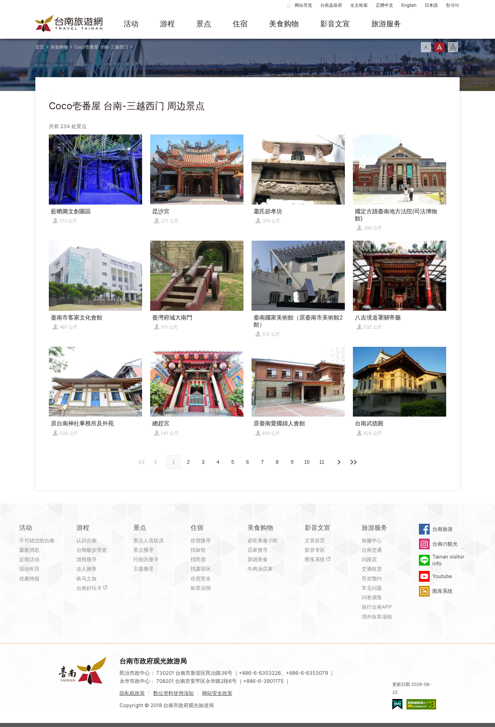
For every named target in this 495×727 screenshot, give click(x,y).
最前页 (141, 462)
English (409, 5)
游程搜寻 (86, 559)
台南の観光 (445, 544)
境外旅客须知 (377, 616)
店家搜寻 (258, 550)
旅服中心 (372, 540)
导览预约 (372, 578)
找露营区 (201, 569)
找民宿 (198, 559)
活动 (131, 23)
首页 (39, 47)
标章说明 (201, 588)
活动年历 (29, 569)
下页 (156, 462)
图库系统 (315, 559)
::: (289, 5)
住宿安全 (201, 578)
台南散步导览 (91, 550)
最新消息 (29, 550)
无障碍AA (421, 704)
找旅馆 (198, 550)
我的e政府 (397, 704)
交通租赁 (372, 569)
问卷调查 (372, 597)
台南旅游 (442, 529)
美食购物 (284, 23)
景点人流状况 (148, 540)
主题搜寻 (143, 569)
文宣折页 (315, 540)
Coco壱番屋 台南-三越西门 (101, 47)
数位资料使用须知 (173, 693)
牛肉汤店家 (260, 569)
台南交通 (372, 550)
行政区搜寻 (146, 559)
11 (321, 462)
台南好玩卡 (89, 588)
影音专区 (315, 550)
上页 (338, 462)
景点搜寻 (143, 550)
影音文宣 (335, 23)
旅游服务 (386, 23)
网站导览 (303, 5)
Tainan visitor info (448, 560)
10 (306, 462)
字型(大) (453, 47)
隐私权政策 (132, 693)
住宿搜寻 (201, 540)
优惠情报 (29, 578)
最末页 (353, 462)
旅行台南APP (377, 607)
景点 (203, 23)
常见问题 (372, 588)
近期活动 (29, 559)
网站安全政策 (217, 693)
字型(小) (426, 47)
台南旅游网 (69, 23)
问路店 (369, 559)
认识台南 (86, 540)
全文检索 (359, 5)
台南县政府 (331, 5)
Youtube (442, 576)
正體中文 (384, 5)
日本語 (431, 5)
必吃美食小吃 (263, 540)
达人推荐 (86, 569)
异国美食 (258, 559)
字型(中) (439, 47)
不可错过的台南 (37, 540)
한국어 (452, 5)
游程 (167, 23)
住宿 (240, 23)
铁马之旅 (86, 578)
